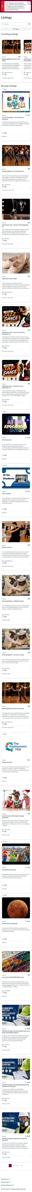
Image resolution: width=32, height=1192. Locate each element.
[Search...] (14, 24)
